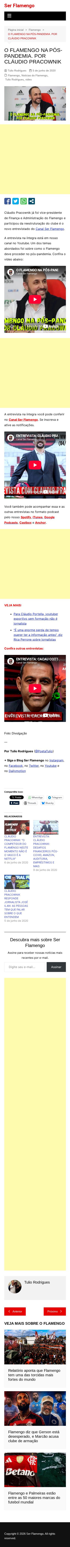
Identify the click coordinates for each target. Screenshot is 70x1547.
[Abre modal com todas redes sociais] (31, 201)
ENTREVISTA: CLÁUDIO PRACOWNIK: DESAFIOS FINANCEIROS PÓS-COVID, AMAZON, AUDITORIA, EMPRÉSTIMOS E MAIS (45, 851)
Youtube (51, 766)
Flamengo (14, 75)
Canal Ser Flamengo (50, 229)
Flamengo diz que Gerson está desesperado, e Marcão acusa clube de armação (33, 1436)
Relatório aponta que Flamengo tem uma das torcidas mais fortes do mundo (34, 1375)
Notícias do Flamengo (34, 75)
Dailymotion (17, 771)
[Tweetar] (15, 201)
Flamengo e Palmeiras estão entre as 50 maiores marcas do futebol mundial (34, 1497)
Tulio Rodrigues (17, 70)
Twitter (34, 766)
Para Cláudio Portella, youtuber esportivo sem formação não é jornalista (36, 618)
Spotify (26, 517)
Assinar (56, 967)
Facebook (16, 766)
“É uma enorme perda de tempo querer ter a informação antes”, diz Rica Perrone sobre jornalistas (38, 634)
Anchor (40, 522)
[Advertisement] (35, 159)
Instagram (56, 760)
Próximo (52, 1311)
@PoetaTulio (44, 751)
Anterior (17, 1311)
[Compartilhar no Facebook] (7, 201)
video (28, 79)
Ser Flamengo (19, 5)
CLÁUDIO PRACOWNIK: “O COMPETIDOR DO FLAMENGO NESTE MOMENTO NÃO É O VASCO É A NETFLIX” (16, 847)
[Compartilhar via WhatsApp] (23, 201)
